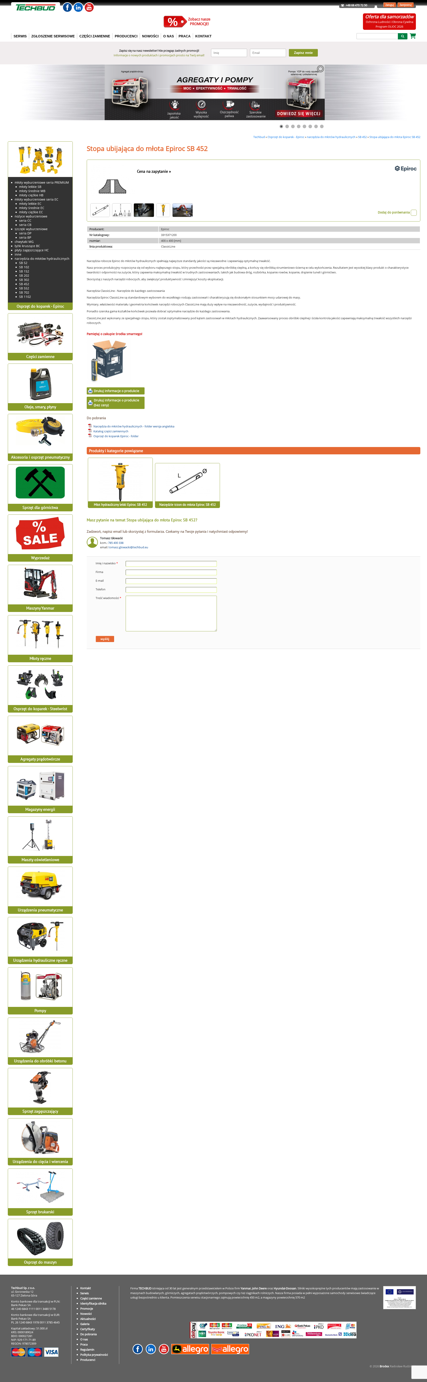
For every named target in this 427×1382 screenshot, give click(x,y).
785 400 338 (115, 543)
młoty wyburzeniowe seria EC (36, 199)
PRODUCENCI (126, 36)
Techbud (259, 137)
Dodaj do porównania (394, 212)
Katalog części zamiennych (110, 431)
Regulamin (87, 1349)
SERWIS (20, 36)
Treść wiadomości (108, 598)
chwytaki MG (24, 242)
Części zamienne (91, 1298)
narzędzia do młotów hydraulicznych (331, 137)
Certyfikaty (87, 1329)
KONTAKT (203, 36)
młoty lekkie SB (30, 187)
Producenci (87, 1360)
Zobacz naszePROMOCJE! (199, 21)
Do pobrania (88, 1334)
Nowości (86, 1314)
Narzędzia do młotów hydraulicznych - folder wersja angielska (133, 426)
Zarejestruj (406, 4)
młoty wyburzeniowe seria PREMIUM (42, 182)
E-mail (100, 581)
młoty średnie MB (32, 191)
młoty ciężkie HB (31, 195)
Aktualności (88, 1319)
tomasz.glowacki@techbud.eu (128, 547)
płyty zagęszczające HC (32, 250)
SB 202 (24, 275)
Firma (99, 572)
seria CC (25, 220)
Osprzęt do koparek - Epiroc (286, 137)
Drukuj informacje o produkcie (116, 391)
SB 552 (24, 288)
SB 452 (362, 137)
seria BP (25, 237)
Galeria (84, 1324)
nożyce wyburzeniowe (31, 216)
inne (18, 254)
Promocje (86, 1309)
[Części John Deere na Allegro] (191, 1353)
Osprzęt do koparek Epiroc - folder (116, 436)
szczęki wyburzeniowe (31, 229)
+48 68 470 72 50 (356, 5)
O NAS (168, 36)
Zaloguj (389, 4)
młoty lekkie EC (30, 203)
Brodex (384, 1366)
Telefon (100, 589)
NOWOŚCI (150, 36)
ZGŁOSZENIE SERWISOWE (53, 36)
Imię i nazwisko (107, 563)
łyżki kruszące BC (27, 246)
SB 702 (24, 292)
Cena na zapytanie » (154, 171)
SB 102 (24, 267)
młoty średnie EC (31, 208)
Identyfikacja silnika (93, 1303)
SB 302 (24, 280)
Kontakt (85, 1288)
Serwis (84, 1293)
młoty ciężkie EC (31, 212)
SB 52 (23, 263)
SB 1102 (25, 297)
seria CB (25, 225)
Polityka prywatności (94, 1355)
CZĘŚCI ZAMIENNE (94, 36)
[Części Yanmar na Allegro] (231, 1353)
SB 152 (24, 271)
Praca (84, 1344)
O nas (84, 1339)
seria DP (25, 233)
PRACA (185, 36)
